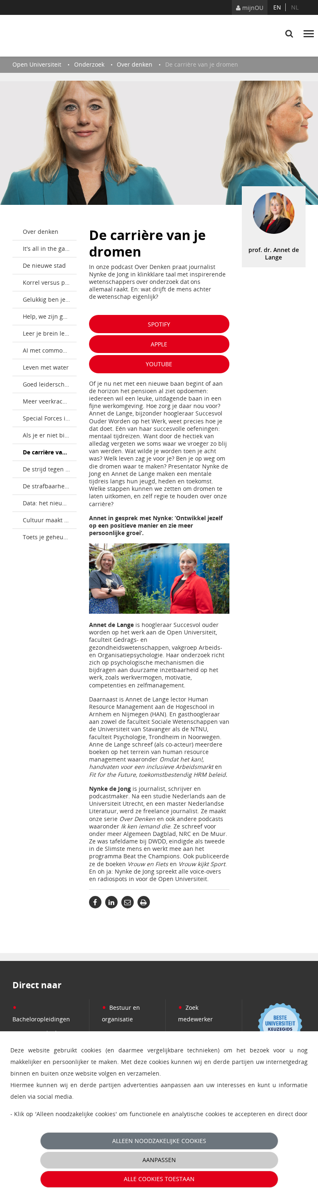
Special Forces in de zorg (50, 418)
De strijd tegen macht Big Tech (50, 469)
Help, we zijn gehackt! (50, 316)
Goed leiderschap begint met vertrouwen (50, 384)
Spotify (159, 324)
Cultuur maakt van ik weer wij (50, 520)
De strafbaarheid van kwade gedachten (50, 486)
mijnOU (252, 8)
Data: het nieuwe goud (50, 503)
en (277, 7)
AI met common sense (50, 350)
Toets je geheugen (48, 537)
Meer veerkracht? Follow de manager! (50, 401)
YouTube (159, 364)
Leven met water (46, 367)
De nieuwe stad (44, 265)
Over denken (40, 231)
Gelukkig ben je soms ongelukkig (50, 299)
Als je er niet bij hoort (50, 435)
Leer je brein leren (48, 333)
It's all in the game (48, 248)
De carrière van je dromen (50, 452)
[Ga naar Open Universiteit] (51, 35)
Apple (159, 344)
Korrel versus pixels (50, 282)
